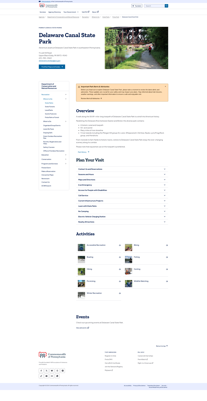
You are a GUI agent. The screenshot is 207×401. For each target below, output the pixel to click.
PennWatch (142, 359)
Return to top (161, 346)
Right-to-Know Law (144, 363)
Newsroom (45, 178)
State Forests (50, 106)
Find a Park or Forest (52, 117)
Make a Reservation (48, 171)
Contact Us (46, 182)
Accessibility (127, 385)
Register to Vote (110, 356)
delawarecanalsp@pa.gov (49, 60)
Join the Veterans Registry (114, 367)
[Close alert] (165, 86)
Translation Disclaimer (153, 385)
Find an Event (46, 168)
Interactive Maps (47, 175)
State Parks (49, 103)
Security (164, 385)
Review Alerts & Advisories (90, 98)
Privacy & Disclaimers (139, 385)
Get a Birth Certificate (112, 363)
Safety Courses (48, 147)
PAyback (108, 370)
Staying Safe (47, 133)
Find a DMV (108, 359)
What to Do (47, 121)
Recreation (45, 94)
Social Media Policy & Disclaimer (158, 387)
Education (45, 155)
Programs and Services (50, 164)
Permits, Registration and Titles (52, 143)
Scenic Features (50, 114)
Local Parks (49, 110)
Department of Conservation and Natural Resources (49, 86)
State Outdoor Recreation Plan (52, 137)
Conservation (46, 159)
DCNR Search (46, 186)
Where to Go (47, 99)
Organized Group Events (51, 125)
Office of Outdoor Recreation (53, 151)
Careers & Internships (145, 356)
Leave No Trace (48, 129)
